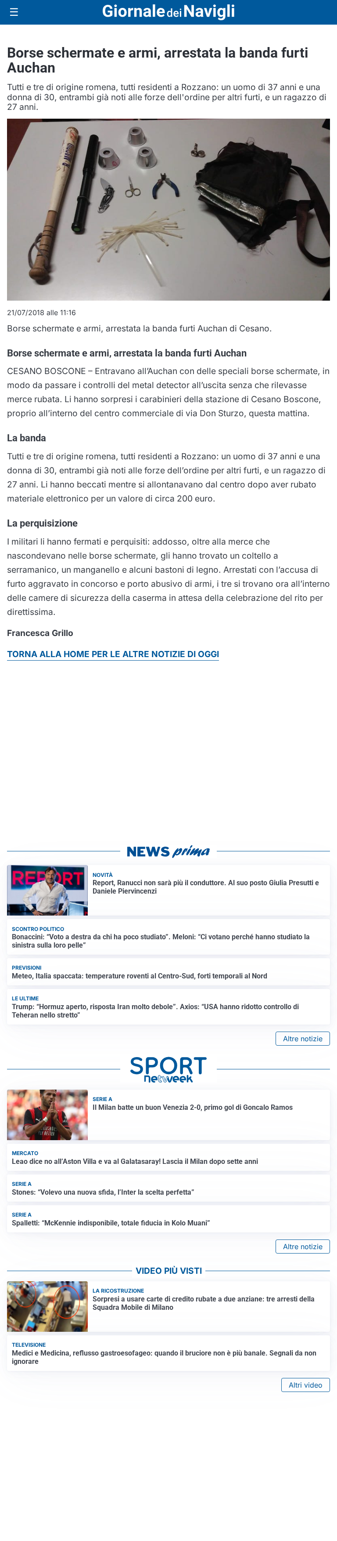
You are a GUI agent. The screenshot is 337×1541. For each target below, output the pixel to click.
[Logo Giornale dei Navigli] (168, 12)
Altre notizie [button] (303, 1038)
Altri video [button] (306, 1385)
